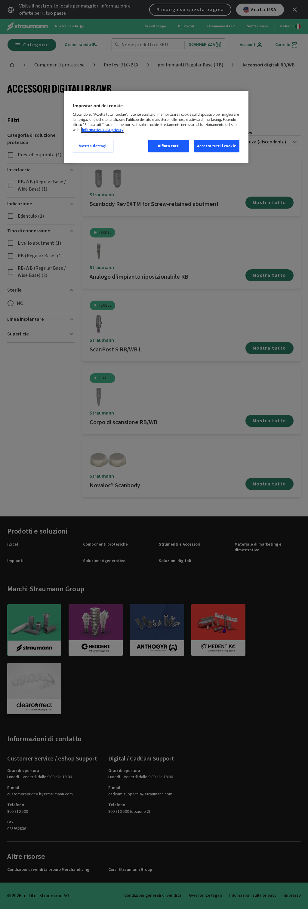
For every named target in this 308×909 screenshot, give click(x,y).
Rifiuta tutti (169, 146)
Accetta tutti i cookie (216, 146)
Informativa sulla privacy (102, 129)
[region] (156, 127)
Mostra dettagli (93, 146)
